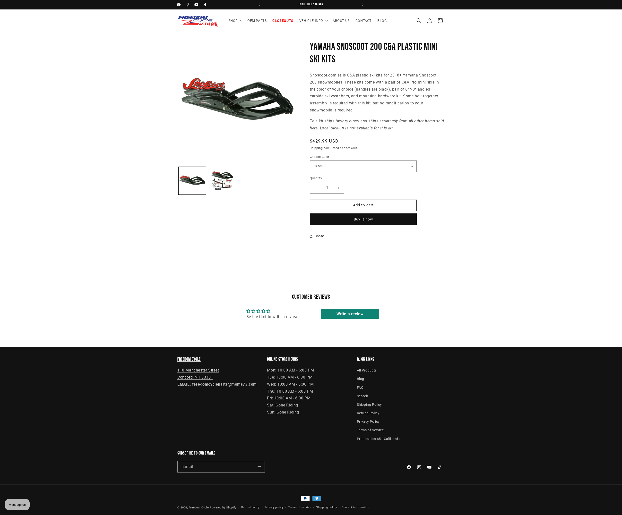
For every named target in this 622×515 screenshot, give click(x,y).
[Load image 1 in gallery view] (192, 180)
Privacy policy (274, 507)
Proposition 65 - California (378, 439)
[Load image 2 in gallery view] (222, 180)
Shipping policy (326, 507)
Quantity (316, 178)
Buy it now (363, 219)
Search (362, 396)
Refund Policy (368, 413)
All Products (367, 370)
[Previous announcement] (259, 4)
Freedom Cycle (199, 507)
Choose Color (319, 157)
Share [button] (319, 236)
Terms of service (299, 507)
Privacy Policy (368, 421)
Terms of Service (370, 430)
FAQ (360, 387)
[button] (234, 21)
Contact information (355, 507)
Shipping (316, 148)
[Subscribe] (259, 466)
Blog (360, 379)
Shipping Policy (369, 404)
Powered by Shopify (223, 507)
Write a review (350, 314)
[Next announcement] (362, 4)
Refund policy (250, 507)
